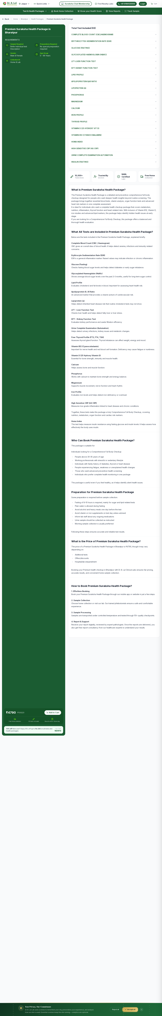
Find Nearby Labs (105, 4)
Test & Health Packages (33, 11)
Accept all (131, 1009)
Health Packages (37, 19)
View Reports (114, 11)
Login (142, 4)
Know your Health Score (91, 11)
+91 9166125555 (127, 4)
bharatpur (24, 19)
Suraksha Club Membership (77, 4)
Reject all (115, 1009)
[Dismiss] (141, 1009)
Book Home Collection (63, 11)
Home (15, 19)
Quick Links (42, 4)
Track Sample (133, 11)
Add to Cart (54, 712)
